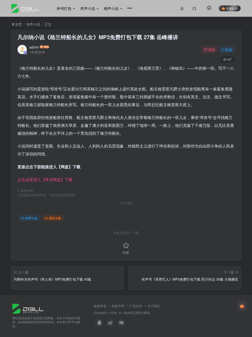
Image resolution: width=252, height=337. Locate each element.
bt (120, 313)
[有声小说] (27, 308)
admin (34, 47)
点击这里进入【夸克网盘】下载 (45, 179)
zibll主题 (132, 313)
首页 (18, 24)
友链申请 (100, 305)
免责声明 (117, 305)
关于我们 (153, 305)
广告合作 (135, 305)
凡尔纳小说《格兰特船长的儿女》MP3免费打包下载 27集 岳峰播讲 (97, 37)
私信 (228, 49)
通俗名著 (55, 218)
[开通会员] (242, 306)
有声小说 (33, 24)
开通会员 (232, 8)
